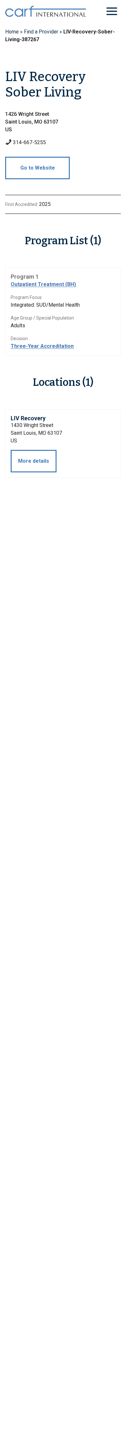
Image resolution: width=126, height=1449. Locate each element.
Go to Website (37, 168)
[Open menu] (111, 11)
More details (33, 461)
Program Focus (26, 297)
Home (12, 32)
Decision (19, 338)
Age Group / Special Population (42, 317)
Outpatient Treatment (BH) (43, 284)
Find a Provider (41, 32)
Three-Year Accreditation (42, 346)
